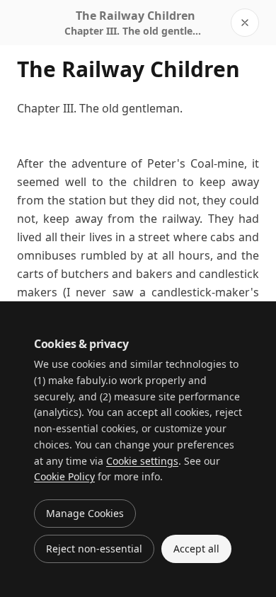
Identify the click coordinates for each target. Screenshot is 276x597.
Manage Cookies (85, 513)
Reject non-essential (94, 548)
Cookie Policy (64, 476)
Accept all (196, 548)
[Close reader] (245, 22)
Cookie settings (142, 461)
